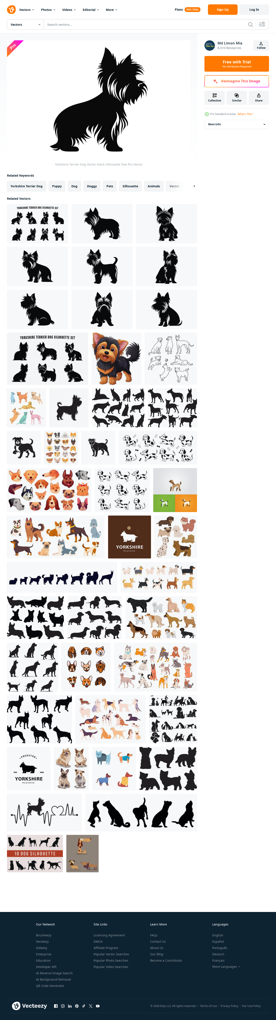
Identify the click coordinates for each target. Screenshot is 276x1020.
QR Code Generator (50, 986)
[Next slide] (190, 186)
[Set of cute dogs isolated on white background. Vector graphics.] (175, 537)
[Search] (250, 24)
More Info (214, 124)
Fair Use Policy (251, 1006)
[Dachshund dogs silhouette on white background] (94, 617)
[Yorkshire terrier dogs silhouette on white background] (168, 768)
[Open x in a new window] (91, 1006)
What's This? (245, 114)
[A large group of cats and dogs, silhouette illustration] (173, 719)
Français (218, 960)
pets (109, 186)
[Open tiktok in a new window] (84, 1006)
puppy (57, 186)
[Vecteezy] (11, 9)
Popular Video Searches (111, 967)
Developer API (46, 967)
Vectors (25, 10)
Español (218, 941)
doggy (92, 186)
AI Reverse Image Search (54, 973)
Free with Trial (237, 63)
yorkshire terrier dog (26, 186)
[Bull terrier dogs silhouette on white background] (172, 407)
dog (74, 186)
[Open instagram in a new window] (63, 1006)
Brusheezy (43, 935)
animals (154, 186)
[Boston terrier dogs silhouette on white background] (39, 719)
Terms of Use (208, 1006)
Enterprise (43, 954)
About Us (156, 948)
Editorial (89, 10)
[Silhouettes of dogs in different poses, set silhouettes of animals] (141, 812)
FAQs (154, 935)
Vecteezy (42, 941)
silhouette (130, 186)
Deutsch (218, 954)
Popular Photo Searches (111, 960)
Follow (261, 48)
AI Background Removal (53, 979)
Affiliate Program (106, 948)
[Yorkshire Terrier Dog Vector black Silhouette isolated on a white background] (102, 223)
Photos (46, 10)
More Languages (224, 966)
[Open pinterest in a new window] (77, 1006)
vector (174, 186)
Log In (254, 9)
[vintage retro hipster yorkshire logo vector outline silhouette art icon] (29, 768)
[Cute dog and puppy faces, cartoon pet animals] (61, 448)
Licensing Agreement (109, 935)
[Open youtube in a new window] (97, 1006)
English (217, 935)
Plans (179, 9)
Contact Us (158, 941)
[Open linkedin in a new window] (70, 1006)
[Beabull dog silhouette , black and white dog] (24, 448)
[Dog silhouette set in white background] (32, 667)
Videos (67, 10)
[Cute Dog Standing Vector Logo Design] (175, 490)
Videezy (41, 948)
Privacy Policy (229, 1006)
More (110, 10)
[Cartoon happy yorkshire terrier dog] (116, 359)
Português (219, 948)
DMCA (98, 941)
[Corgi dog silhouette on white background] (35, 617)
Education (43, 960)
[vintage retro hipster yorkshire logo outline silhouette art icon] (129, 537)
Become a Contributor (166, 960)
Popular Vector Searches (111, 954)
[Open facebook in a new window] (56, 1006)
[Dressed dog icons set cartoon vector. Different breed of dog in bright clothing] (114, 768)
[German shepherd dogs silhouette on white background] (118, 407)
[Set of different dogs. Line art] (171, 359)
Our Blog (156, 954)
